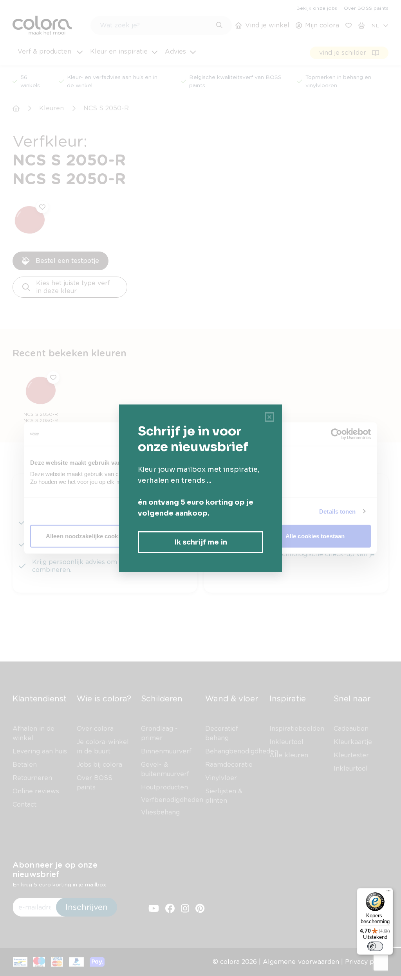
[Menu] (388, 892)
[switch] (375, 946)
